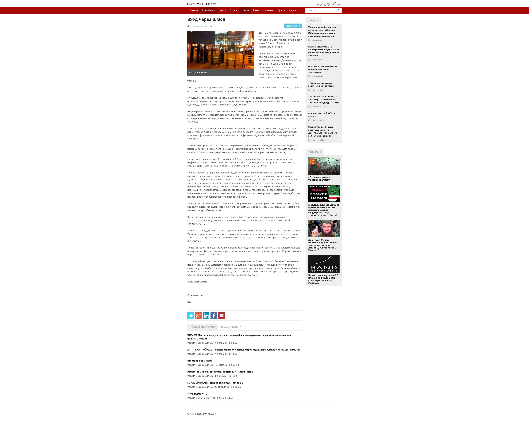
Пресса (281, 10)
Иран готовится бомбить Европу (321, 116)
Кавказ (257, 10)
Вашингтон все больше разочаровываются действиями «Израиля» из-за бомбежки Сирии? (323, 133)
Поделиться (292, 26)
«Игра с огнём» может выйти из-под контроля (321, 86)
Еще (291, 10)
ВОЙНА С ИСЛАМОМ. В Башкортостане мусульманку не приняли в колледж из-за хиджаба (323, 53)
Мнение (269, 10)
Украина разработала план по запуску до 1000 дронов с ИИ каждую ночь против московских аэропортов (323, 33)
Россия (245, 10)
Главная (193, 10)
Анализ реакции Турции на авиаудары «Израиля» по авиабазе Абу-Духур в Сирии (323, 101)
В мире (233, 10)
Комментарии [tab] (230, 326)
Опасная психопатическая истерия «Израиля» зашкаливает (322, 71)
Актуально (315, 151)
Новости (314, 20)
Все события (209, 10)
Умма (223, 10)
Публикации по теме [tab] (202, 326)
